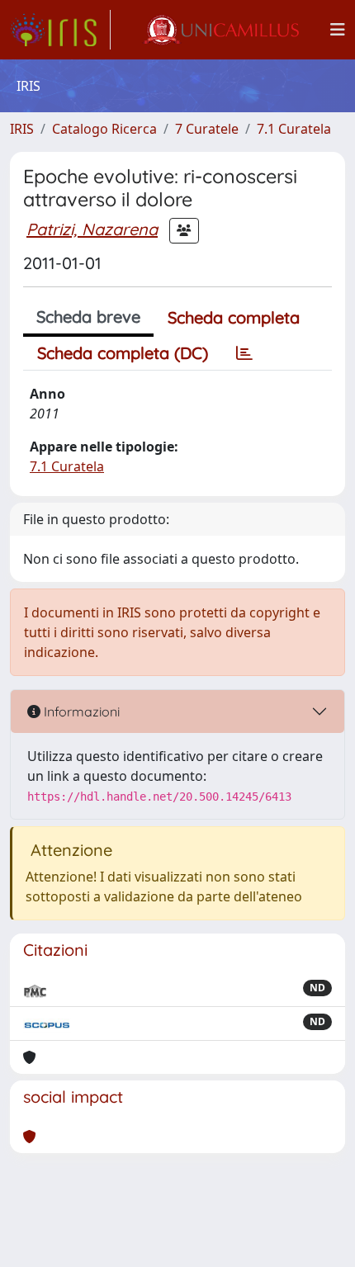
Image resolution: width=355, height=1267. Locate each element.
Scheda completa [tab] (234, 317)
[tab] (244, 353)
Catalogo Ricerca (104, 129)
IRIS (22, 129)
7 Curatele (207, 129)
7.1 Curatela (294, 129)
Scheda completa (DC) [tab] (122, 353)
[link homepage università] (220, 30)
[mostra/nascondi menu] (337, 29)
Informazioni (80, 711)
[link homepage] (60, 30)
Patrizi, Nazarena (92, 229)
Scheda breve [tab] (88, 316)
